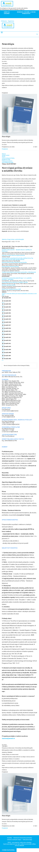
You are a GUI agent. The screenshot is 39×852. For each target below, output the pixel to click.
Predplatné (5, 149)
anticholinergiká (19, 239)
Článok (4, 154)
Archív (3, 156)
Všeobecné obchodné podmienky (22, 837)
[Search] (37, 34)
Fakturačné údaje (27, 839)
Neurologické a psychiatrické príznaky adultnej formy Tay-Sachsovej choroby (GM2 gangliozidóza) (17, 258)
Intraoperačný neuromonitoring (10, 266)
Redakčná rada (6, 159)
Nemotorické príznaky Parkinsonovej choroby (14, 262)
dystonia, (4, 239)
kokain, (13, 239)
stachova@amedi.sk (8, 738)
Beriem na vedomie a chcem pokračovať (26, 12)
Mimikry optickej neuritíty (8, 285)
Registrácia (11, 21)
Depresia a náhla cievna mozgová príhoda (13, 255)
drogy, (9, 239)
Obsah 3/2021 (6, 155)
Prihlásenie (4, 21)
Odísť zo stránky (7, 12)
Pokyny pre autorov (7, 161)
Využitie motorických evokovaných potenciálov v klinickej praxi (19, 272)
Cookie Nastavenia (8, 850)
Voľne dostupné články (8, 158)
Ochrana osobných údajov (14, 839)
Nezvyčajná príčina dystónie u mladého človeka (15, 282)
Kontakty (9, 837)
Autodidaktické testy (7, 162)
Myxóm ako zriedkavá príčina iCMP (11, 289)
